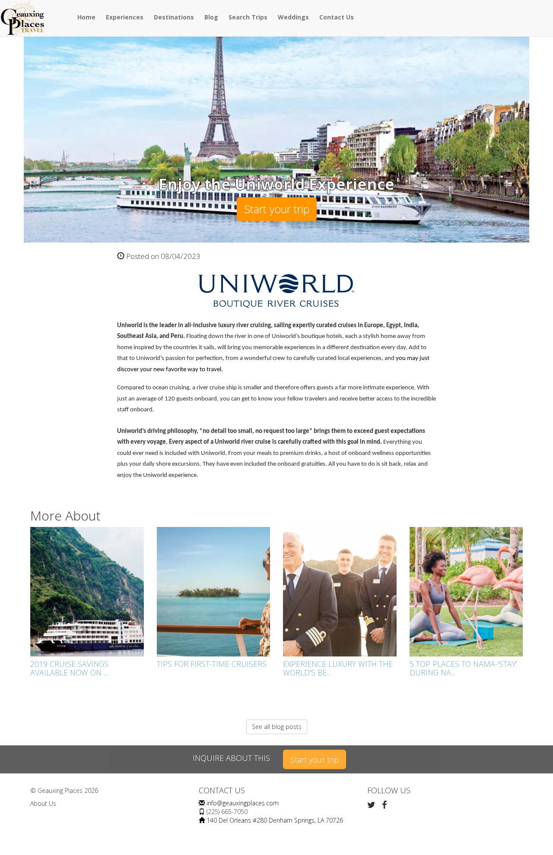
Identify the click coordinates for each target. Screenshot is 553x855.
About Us (43, 803)
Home (86, 17)
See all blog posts (277, 726)
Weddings (293, 17)
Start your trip (276, 209)
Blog (211, 17)
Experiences (124, 17)
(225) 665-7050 (227, 812)
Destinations (174, 17)
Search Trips (248, 17)
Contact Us (336, 17)
